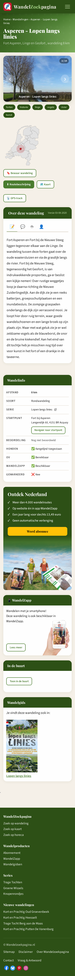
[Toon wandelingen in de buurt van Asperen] (20, 149)
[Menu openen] (67, 7)
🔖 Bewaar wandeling (20, 173)
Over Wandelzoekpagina (53, 951)
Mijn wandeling (41, 227)
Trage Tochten (12, 882)
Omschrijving (12, 227)
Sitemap (9, 951)
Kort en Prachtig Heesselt (20, 917)
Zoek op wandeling (16, 823)
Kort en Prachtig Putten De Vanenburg (28, 929)
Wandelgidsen (12, 864)
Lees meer (16, 647)
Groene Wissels (13, 888)
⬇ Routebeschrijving (19, 184)
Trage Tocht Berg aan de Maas (23, 923)
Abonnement (11, 852)
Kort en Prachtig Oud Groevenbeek (26, 911)
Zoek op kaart (12, 829)
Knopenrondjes (13, 893)
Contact (8, 960)
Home (7, 19)
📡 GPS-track (14, 198)
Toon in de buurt (19, 681)
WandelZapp (11, 858)
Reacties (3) (22, 227)
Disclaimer (26, 951)
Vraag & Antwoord (29, 960)
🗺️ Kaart (45, 184)
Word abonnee (37, 531)
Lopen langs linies (41, 409)
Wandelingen (20, 19)
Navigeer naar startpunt (48, 430)
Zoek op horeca (13, 835)
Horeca (32, 227)
